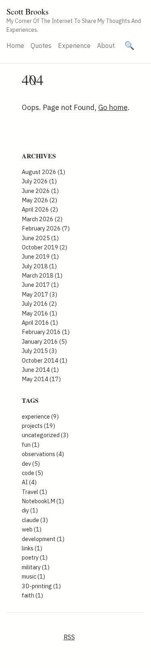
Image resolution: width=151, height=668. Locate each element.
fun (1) (30, 444)
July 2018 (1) (39, 266)
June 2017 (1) (40, 284)
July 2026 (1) (39, 181)
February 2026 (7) (46, 228)
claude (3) (35, 520)
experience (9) (40, 416)
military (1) (36, 567)
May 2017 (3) (39, 294)
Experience (74, 45)
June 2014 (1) (40, 369)
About (106, 45)
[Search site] (129, 45)
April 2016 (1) (40, 322)
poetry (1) (35, 557)
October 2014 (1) (44, 360)
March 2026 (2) (42, 219)
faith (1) (32, 595)
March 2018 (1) (42, 275)
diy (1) (30, 510)
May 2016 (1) (39, 313)
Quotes (41, 45)
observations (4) (43, 454)
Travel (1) (34, 492)
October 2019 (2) (44, 247)
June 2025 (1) (40, 238)
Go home (113, 107)
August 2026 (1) (43, 172)
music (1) (33, 576)
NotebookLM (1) (43, 501)
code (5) (32, 473)
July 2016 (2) (39, 303)
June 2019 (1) (40, 256)
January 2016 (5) (44, 341)
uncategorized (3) (45, 435)
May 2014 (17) (41, 379)
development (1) (43, 539)
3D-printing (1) (41, 586)
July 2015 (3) (39, 351)
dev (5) (31, 463)
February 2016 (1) (46, 332)
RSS (69, 637)
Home (15, 45)
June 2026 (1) (40, 191)
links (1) (32, 548)
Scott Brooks (27, 11)
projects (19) (38, 425)
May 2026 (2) (39, 200)
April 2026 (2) (40, 209)
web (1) (31, 529)
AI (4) (29, 482)
